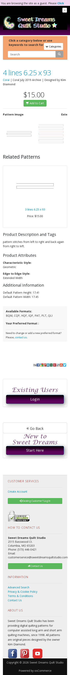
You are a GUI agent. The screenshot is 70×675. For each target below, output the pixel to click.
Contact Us (15, 600)
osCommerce (43, 670)
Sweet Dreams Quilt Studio (47, 662)
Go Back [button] (35, 428)
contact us (21, 337)
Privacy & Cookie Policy (22, 591)
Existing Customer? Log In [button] (36, 501)
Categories (54, 46)
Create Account (17, 491)
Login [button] (35, 399)
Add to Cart (36, 103)
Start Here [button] (35, 450)
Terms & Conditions (20, 596)
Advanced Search (18, 587)
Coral (6, 80)
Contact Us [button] (36, 566)
